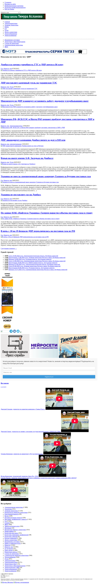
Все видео (5, 383)
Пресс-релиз (9, 550)
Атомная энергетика (11, 511)
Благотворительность (12, 514)
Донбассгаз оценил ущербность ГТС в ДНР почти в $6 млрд (32, 64)
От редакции (9, 548)
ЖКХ (6, 47)
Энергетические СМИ (12, 567)
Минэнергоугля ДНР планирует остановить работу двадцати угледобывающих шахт (45, 101)
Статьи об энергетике (12, 43)
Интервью (8, 528)
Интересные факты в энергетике (15, 529)
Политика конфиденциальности (15, 7)
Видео (7, 516)
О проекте (8, 2)
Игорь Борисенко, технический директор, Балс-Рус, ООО (19, 476)
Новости (7, 545)
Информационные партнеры (14, 6)
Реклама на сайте (10, 4)
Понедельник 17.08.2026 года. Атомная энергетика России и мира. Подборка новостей (36, 257)
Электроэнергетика (11, 23)
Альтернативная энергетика (14, 45)
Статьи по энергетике (12, 554)
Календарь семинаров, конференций (16, 535)
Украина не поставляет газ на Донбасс (21, 194)
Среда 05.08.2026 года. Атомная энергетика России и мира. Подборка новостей (34, 266)
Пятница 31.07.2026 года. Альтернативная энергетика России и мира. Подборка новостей (37, 269)
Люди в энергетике (11, 32)
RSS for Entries (9, 9)
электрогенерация (15, 144)
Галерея (7, 523)
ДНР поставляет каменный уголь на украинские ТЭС (29, 83)
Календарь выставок (11, 533)
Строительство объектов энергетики (17, 555)
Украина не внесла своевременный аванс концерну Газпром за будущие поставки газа (46, 176)
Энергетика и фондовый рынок (15, 41)
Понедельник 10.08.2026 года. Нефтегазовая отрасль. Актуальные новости (32, 263)
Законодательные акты (12, 526)
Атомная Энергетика (11, 25)
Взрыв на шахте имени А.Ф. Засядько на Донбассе (27, 158)
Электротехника (10, 560)
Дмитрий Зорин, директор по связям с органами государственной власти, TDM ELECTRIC (31, 431)
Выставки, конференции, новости (16, 519)
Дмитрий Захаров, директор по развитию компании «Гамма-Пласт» (23, 409)
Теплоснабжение (10, 557)
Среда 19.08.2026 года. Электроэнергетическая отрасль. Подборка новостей (33, 256)
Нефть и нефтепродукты (13, 543)
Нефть (7, 27)
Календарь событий (11, 536)
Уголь (6, 30)
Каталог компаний (11, 538)
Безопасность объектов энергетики (16, 512)
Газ (6, 28)
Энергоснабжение (10, 35)
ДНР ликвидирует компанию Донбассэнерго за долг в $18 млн (33, 140)
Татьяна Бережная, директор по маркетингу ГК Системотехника (22, 454)
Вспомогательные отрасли (13, 517)
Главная (7, 22)
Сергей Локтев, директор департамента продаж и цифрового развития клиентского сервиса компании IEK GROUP (38, 478)
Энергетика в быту (11, 564)
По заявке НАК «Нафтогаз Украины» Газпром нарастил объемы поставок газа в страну (47, 213)
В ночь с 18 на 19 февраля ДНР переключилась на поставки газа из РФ (38, 231)
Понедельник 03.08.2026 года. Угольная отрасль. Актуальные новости (31, 268)
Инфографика (9, 531)
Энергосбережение (11, 34)
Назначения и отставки (12, 40)
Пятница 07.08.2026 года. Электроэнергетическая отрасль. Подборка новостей (34, 264)
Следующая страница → (9, 248)
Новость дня (8, 68)
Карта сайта (3, 577)
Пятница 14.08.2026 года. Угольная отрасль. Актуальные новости (29, 259)
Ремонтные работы (11, 552)
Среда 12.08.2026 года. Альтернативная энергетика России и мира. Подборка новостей (36, 261)
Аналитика (8, 509)
